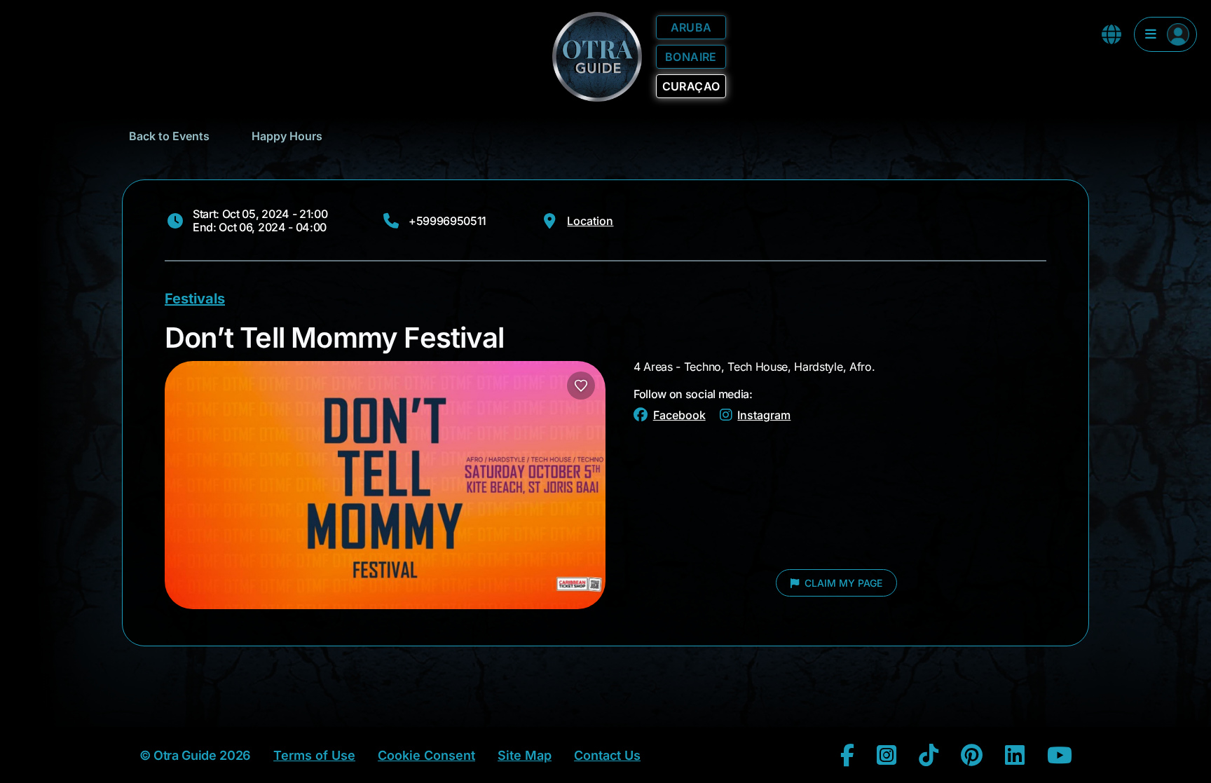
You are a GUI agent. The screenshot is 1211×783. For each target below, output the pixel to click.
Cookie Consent (426, 755)
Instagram (764, 415)
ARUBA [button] (691, 27)
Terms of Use (314, 755)
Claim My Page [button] (842, 583)
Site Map (525, 755)
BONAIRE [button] (691, 57)
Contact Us (607, 755)
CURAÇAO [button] (691, 86)
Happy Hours (287, 136)
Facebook (679, 415)
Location (590, 221)
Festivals (195, 298)
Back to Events (169, 136)
